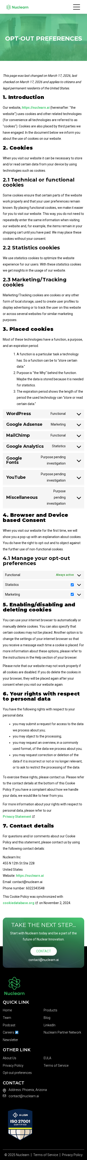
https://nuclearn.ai (36, 107)
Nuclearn (22, 1155)
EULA (47, 1058)
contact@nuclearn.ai (44, 960)
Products (50, 1010)
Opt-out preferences (17, 1073)
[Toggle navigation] (77, 6)
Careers (9, 1032)
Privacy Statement (17, 816)
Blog (47, 1018)
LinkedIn (49, 1025)
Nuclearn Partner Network (62, 1032)
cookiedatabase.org (18, 903)
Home (7, 1010)
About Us (9, 1058)
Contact (43, 951)
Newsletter (10, 1040)
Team (7, 1018)
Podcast (9, 1025)
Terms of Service (56, 1065)
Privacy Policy (13, 1065)
